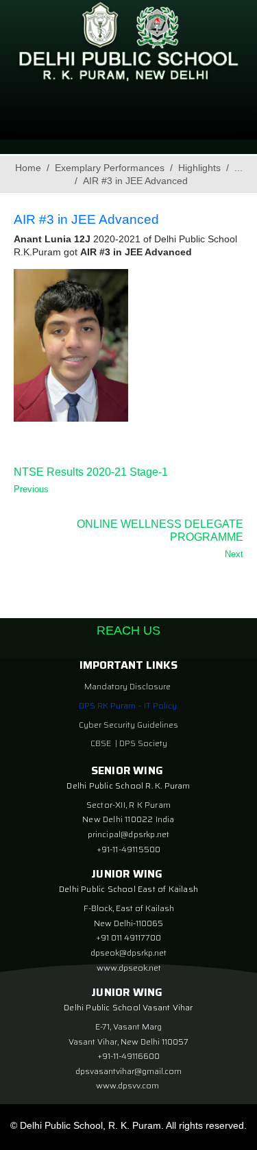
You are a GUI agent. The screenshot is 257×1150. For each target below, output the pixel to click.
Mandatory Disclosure (127, 686)
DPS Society (143, 743)
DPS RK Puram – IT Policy (128, 705)
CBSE (101, 743)
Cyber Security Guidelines (128, 724)
